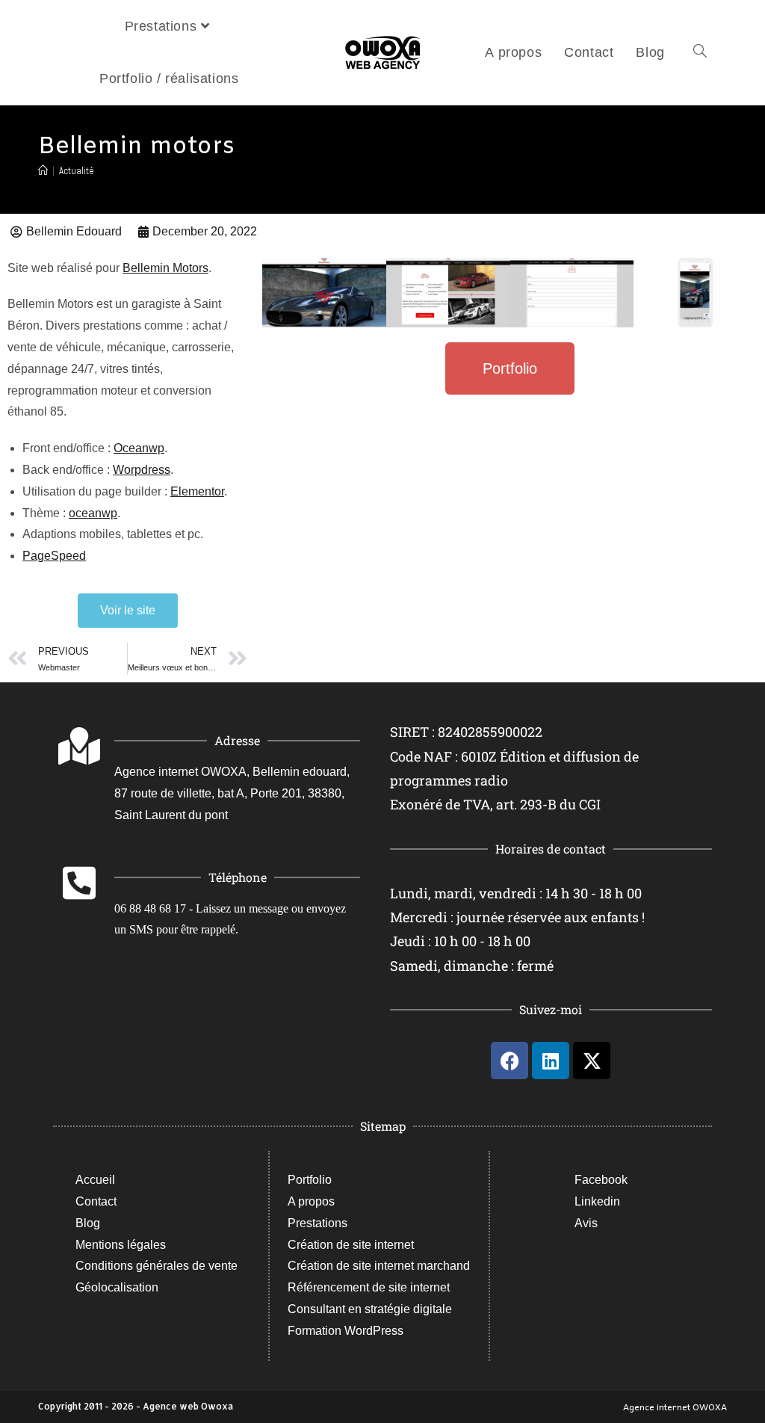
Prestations (317, 1223)
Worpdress (141, 469)
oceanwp (93, 513)
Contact (96, 1201)
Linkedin (597, 1201)
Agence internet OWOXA (675, 1406)
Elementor (197, 491)
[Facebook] (509, 1060)
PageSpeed (54, 555)
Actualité (76, 170)
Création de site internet (351, 1244)
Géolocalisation (116, 1287)
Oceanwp (139, 448)
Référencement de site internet (369, 1287)
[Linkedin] (550, 1060)
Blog (87, 1223)
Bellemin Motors (165, 268)
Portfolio (310, 1179)
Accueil (95, 1179)
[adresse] (79, 746)
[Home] (43, 170)
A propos (311, 1201)
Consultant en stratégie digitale (370, 1309)
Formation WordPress (345, 1330)
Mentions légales (120, 1244)
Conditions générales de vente (156, 1265)
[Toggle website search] (700, 52)
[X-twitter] (591, 1060)
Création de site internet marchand (379, 1265)
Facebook (601, 1179)
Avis (586, 1223)
